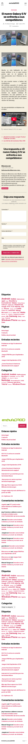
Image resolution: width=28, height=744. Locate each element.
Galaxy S (10, 129)
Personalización (15, 380)
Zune (3, 322)
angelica (4, 504)
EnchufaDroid (6, 303)
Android (6, 129)
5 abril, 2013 (21, 23)
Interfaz (18, 306)
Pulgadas (10, 314)
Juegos (11, 308)
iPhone (6, 308)
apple (3, 301)
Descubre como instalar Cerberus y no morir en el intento (12, 527)
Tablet (23, 316)
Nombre (4, 224)
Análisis (13, 299)
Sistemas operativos (13, 382)
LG (17, 129)
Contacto (4, 333)
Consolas (12, 376)
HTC (15, 129)
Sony (19, 316)
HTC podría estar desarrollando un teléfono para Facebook (11, 506)
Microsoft (4, 312)
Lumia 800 (11, 310)
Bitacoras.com (6, 551)
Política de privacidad (8, 335)
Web (2, 238)
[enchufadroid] (14, 420)
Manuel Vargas (11, 23)
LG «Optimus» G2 (7, 496)
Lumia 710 (4, 310)
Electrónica (18, 376)
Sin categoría (4, 382)
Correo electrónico (6, 231)
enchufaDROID (14, 3)
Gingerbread (18, 305)
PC (6, 314)
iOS (22, 306)
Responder (5, 188)
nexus (20, 129)
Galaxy (14, 303)
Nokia (22, 312)
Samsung (13, 316)
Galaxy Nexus (21, 303)
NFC (18, 312)
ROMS (22, 380)
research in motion (18, 314)
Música (16, 378)
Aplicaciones (20, 299)
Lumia (18, 308)
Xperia (23, 320)
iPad (2, 308)
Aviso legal (5, 330)
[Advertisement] (14, 280)
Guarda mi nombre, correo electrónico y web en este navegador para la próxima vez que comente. (14, 247)
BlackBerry (13, 301)
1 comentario (15, 26)
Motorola (10, 312)
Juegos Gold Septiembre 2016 (11, 360)
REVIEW (3, 316)
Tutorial (7, 318)
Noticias (14, 10)
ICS (12, 306)
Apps (7, 301)
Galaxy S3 (11, 304)
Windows (10, 384)
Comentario (5, 209)
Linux (8, 378)
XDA (19, 320)
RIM (7, 316)
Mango (18, 310)
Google (3, 306)
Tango (2, 318)
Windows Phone (9, 320)
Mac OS (12, 378)
